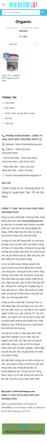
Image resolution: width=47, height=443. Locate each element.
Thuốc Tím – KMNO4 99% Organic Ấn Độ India (11, 78)
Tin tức (8, 118)
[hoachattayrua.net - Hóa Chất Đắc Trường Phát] (23, 4)
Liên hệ (9, 123)
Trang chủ (11, 28)
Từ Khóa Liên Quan (29, 28)
